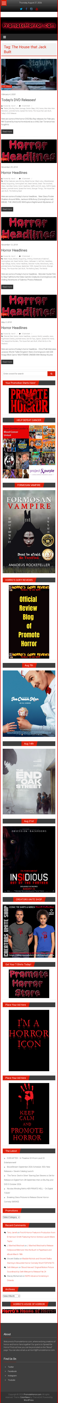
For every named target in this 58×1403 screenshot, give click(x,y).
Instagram (12, 1376)
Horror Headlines (14, 173)
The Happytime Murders (9, 341)
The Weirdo (43, 269)
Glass (3, 186)
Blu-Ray (12, 108)
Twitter (11, 1367)
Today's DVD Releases (8, 113)
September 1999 (27, 266)
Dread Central (32, 184)
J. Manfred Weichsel (15, 1245)
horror (41, 108)
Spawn (38, 339)
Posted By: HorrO (9, 106)
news (43, 186)
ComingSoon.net (21, 184)
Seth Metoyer (12, 1267)
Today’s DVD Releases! (18, 100)
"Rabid (6, 108)
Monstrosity (44, 264)
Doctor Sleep (30, 108)
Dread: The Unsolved (45, 184)
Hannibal (9, 186)
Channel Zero (8, 336)
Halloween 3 (33, 261)
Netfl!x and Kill (36, 186)
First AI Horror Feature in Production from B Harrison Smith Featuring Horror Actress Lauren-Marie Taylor (31, 1236)
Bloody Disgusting (7, 184)
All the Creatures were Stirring (14, 181)
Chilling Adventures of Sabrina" (38, 259)
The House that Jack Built (42, 111)
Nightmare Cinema (8, 339)
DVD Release (6, 86)
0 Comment (25, 106)
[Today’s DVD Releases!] (29, 74)
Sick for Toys (30, 339)
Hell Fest (41, 261)
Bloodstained (49, 181)
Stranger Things (37, 188)
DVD (37, 108)
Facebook (12, 1371)
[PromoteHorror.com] (29, 25)
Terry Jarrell (12, 1232)
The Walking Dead (15, 191)
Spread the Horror (26, 111)
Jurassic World (36, 336)
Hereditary (48, 261)
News (4, 159)
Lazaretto (45, 336)
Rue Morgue (16, 266)
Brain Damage (20, 108)
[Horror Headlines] (29, 151)
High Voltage (5, 264)
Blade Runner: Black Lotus (34, 181)
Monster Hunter (33, 264)
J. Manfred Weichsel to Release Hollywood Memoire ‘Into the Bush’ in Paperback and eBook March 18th (30, 1249)
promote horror (14, 111)
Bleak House (8, 259)
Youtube (11, 1380)
